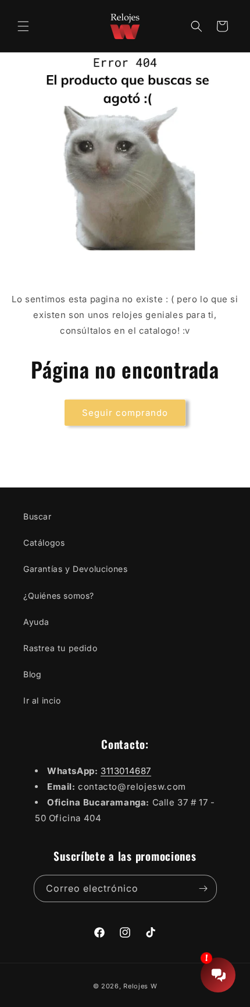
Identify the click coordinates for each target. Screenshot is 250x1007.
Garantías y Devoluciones (75, 569)
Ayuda (36, 622)
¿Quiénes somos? (58, 595)
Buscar (37, 516)
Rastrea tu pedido (60, 648)
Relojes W (140, 986)
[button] (23, 26)
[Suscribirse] (203, 888)
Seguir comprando (125, 412)
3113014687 (126, 770)
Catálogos (44, 542)
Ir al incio (42, 700)
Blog (32, 674)
